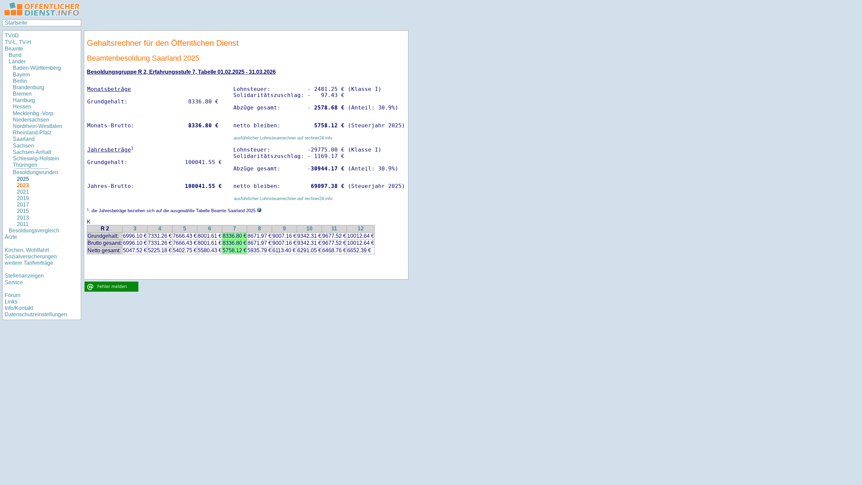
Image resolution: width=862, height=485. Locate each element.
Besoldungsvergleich (34, 230)
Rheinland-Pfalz (32, 132)
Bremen (22, 94)
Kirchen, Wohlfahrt (27, 250)
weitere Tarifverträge (29, 263)
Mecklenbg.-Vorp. (34, 113)
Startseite (16, 23)
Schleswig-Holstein (36, 158)
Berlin (20, 81)
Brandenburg (28, 87)
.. (98, 229)
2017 (23, 204)
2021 (23, 192)
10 (309, 228)
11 (334, 228)
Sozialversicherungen (31, 256)
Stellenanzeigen (24, 276)
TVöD (12, 35)
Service (14, 282)
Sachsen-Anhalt (32, 152)
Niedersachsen (31, 120)
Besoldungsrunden (35, 172)
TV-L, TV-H (18, 42)
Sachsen (23, 146)
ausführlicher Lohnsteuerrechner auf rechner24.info (283, 137)
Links (11, 301)
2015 (23, 211)
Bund (15, 55)
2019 (23, 198)
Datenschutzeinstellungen (36, 314)
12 (361, 228)
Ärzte (11, 237)
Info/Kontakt (19, 308)
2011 (23, 224)
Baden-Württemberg (37, 68)
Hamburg (24, 100)
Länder (17, 61)
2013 (23, 218)
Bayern (21, 74)
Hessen (22, 106)
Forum (12, 295)
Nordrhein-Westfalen (37, 126)
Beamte (14, 49)
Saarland (24, 139)
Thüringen (25, 165)
